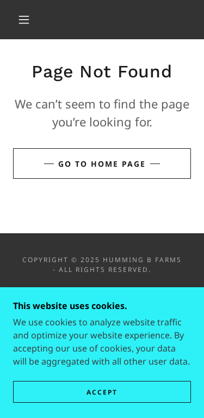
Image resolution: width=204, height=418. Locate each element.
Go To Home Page (102, 164)
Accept (102, 392)
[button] (24, 20)
